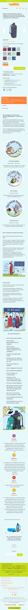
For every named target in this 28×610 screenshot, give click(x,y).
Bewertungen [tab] (5, 108)
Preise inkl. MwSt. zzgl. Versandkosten (9, 41)
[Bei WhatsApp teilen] (7, 89)
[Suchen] (16, 8)
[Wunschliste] (19, 8)
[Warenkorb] (25, 8)
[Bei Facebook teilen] (4, 89)
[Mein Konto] (22, 8)
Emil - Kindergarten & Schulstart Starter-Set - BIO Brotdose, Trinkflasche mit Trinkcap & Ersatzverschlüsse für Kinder (14, 538)
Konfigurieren (21, 604)
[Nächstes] (24, 30)
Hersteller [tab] (4, 105)
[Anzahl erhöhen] (12, 68)
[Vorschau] (5, 532)
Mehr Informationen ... (15, 602)
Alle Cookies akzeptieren (14, 607)
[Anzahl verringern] (4, 68)
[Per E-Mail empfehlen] (10, 89)
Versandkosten (21, 597)
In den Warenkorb (19, 68)
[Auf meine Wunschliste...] (22, 532)
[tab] (14, 100)
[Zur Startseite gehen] (14, 5)
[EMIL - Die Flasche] (14, 19)
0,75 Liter (6, 64)
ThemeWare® (23, 598)
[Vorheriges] (4, 30)
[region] (14, 30)
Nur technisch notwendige (10, 604)
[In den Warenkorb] (20, 554)
